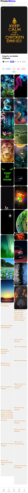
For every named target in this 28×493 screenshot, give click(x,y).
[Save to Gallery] (12, 79)
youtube (23, 68)
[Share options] (12, 76)
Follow (12, 61)
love (18, 68)
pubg (14, 68)
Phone (14, 71)
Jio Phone (8, 68)
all (3, 68)
